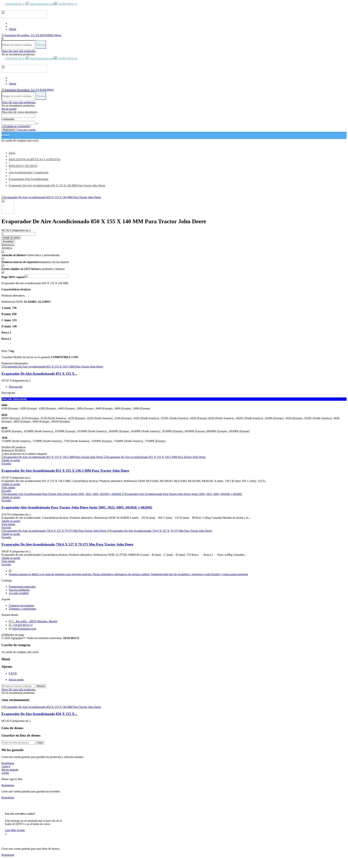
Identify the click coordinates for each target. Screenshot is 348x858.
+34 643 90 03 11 (14, 3)
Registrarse (9, 130)
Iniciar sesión (16, 679)
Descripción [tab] (15, 386)
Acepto (20, 830)
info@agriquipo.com (42, 3)
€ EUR (13, 673)
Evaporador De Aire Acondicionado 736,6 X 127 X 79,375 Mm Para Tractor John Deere (67, 544)
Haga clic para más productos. (18, 51)
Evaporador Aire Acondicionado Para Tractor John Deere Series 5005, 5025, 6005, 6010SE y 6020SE (76, 507)
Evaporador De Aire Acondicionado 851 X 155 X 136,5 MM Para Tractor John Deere (65, 470)
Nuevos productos (19, 589)
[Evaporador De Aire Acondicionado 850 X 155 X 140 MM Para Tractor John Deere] (51, 197)
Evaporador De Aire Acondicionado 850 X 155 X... (39, 714)
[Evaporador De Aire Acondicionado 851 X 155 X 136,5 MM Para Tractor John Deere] (52, 366)
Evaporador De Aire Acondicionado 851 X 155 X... (39, 374)
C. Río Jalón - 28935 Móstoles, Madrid (34, 621)
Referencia (7, 450)
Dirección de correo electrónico (19, 112)
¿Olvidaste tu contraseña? (16, 126)
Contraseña (7, 119)
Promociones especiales (22, 586)
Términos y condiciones (22, 608)
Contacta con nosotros (21, 605)
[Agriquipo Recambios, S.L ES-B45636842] (27, 35)
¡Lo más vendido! (19, 593)
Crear (40, 742)
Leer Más (10, 830)
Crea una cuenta (26, 129)
